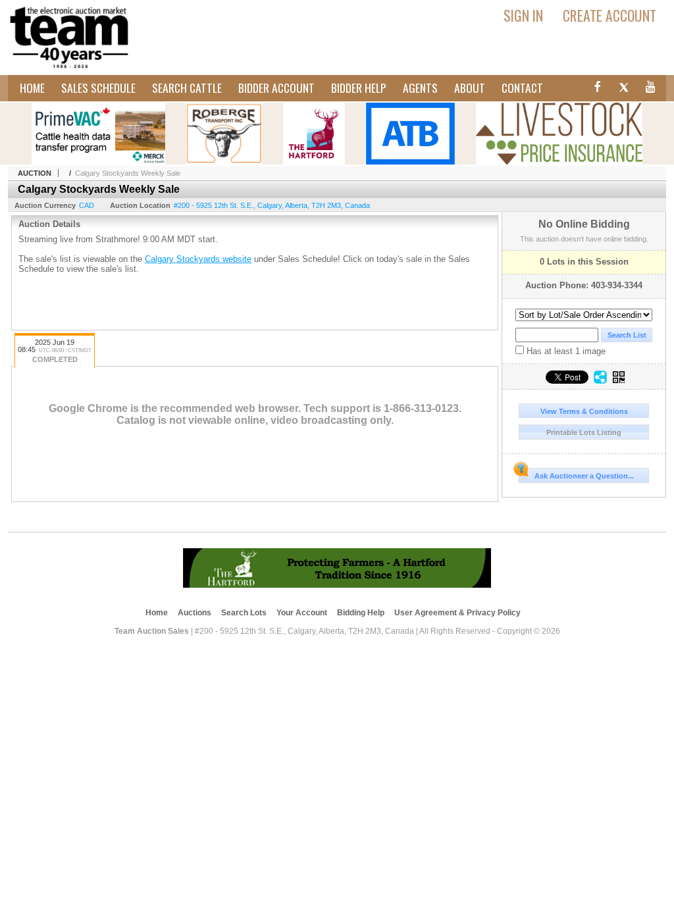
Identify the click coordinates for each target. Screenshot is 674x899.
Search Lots (244, 612)
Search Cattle (187, 87)
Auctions (194, 612)
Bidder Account (276, 87)
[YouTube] (651, 88)
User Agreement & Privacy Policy (457, 612)
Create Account (609, 15)
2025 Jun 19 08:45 (54, 350)
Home (32, 87)
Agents (420, 87)
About (469, 87)
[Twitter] (623, 88)
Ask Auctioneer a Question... (584, 476)
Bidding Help (360, 612)
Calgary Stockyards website (198, 259)
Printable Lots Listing (583, 432)
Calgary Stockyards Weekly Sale (127, 173)
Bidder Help (358, 87)
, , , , (272, 205)
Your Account (301, 612)
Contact (522, 87)
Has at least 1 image (565, 351)
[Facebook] (595, 88)
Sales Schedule (98, 87)
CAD (86, 205)
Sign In (523, 15)
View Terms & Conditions (584, 411)
